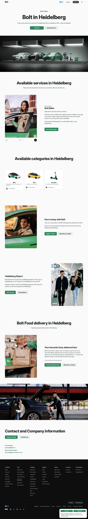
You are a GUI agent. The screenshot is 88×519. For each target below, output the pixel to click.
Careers (32, 476)
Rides (6, 469)
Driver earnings (20, 472)
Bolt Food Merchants (19, 480)
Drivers (43, 472)
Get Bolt (36, 28)
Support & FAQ (11, 437)
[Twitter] (14, 509)
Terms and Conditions (45, 506)
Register (76, 2)
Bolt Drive (7, 476)
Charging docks (79, 472)
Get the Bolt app (51, 129)
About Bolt (32, 469)
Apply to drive (50, 234)
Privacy (53, 506)
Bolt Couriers (20, 474)
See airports (22, 292)
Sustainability (33, 479)
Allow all (67, 511)
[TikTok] (24, 509)
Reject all (80, 511)
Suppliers (36, 506)
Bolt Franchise (20, 485)
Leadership (32, 474)
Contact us (24, 437)
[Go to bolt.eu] (6, 2)
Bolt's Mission (33, 472)
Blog (31, 490)
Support (68, 2)
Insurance (58, 506)
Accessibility (33, 483)
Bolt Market (7, 481)
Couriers (44, 476)
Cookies (64, 506)
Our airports (68, 472)
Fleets (43, 479)
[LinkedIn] (20, 509)
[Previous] (6, 140)
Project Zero (33, 481)
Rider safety (57, 469)
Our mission (78, 469)
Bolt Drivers (19, 469)
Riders (43, 469)
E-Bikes (7, 474)
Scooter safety (57, 474)
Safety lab (56, 476)
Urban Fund (32, 486)
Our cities (68, 469)
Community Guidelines (78, 506)
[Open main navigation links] (82, 2)
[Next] (35, 140)
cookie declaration (78, 514)
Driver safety (57, 472)
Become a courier (65, 234)
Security (69, 506)
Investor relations (34, 488)
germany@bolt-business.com (13, 452)
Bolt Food (7, 479)
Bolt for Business (9, 483)
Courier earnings (21, 476)
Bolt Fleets (19, 482)
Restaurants (45, 481)
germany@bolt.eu (10, 447)
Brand (31, 495)
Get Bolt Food (51, 28)
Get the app (10, 292)
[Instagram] (17, 509)
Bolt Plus (7, 486)
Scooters (7, 472)
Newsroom (32, 493)
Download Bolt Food (52, 365)
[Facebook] (10, 509)
